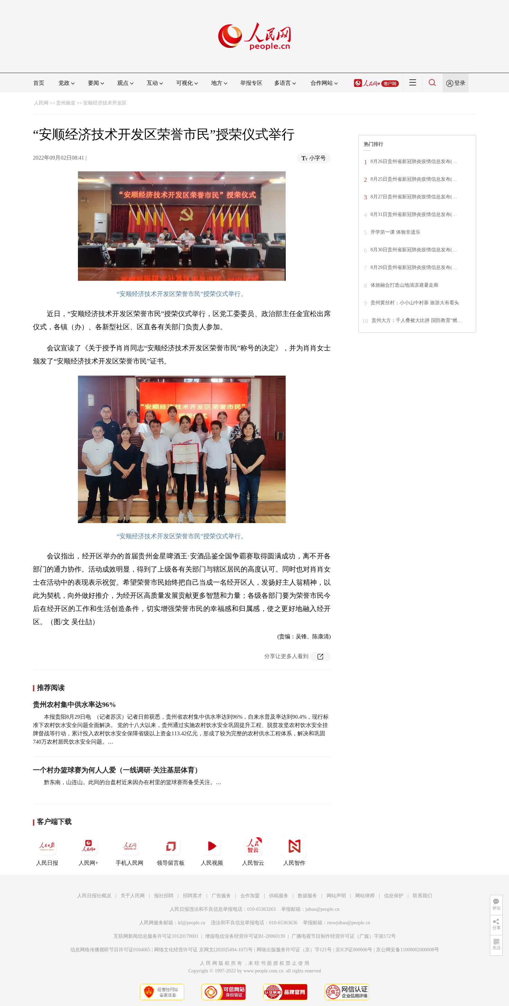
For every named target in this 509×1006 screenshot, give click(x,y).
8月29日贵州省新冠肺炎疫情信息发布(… (413, 267)
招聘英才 (192, 895)
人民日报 (47, 863)
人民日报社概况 (94, 895)
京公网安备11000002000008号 (407, 949)
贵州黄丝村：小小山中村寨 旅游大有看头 (414, 302)
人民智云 (253, 863)
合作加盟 (250, 895)
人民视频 (212, 863)
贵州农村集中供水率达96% (74, 704)
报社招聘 (163, 895)
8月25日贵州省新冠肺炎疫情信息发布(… (413, 179)
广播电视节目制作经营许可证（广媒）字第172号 (344, 936)
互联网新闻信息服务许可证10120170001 (156, 936)
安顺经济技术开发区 (105, 103)
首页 (38, 83)
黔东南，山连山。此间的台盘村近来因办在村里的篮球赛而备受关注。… (132, 782)
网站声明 (336, 895)
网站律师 (365, 895)
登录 (459, 83)
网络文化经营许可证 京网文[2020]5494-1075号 (203, 949)
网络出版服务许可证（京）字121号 (294, 949)
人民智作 (294, 863)
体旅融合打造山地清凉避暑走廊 (404, 285)
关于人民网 (132, 895)
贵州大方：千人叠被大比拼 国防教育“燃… (417, 320)
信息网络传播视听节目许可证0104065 (110, 949)
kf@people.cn (191, 922)
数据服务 (307, 895)
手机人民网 (129, 863)
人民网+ (88, 863)
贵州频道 (65, 103)
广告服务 (221, 895)
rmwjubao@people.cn (348, 922)
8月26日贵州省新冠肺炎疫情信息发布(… (413, 161)
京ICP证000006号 (354, 949)
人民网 (41, 103)
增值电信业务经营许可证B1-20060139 (245, 936)
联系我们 (422, 895)
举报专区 (251, 83)
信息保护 (393, 895)
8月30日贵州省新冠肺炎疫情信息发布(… (413, 249)
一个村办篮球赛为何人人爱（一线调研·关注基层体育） (117, 770)
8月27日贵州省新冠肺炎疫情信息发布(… (413, 196)
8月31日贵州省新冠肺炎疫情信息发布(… (413, 214)
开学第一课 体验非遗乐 (395, 232)
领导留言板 (171, 863)
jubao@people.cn (322, 909)
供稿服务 (278, 895)
